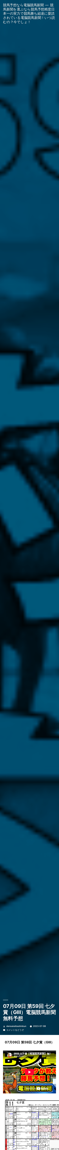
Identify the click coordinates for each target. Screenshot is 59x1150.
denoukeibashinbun (16, 1026)
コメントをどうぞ (15, 1030)
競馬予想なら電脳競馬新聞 (23, 5)
